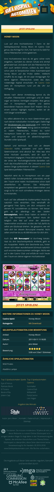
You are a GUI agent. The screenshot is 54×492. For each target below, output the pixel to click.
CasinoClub (32, 389)
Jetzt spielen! (27, 305)
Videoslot (8, 148)
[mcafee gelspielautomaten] (18, 485)
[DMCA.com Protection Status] (43, 485)
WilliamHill (31, 392)
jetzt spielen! (27, 28)
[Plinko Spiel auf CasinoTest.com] (27, 410)
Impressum (45, 418)
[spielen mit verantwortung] (33, 485)
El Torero (5, 389)
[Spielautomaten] (22, 13)
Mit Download (35, 323)
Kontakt (22, 418)
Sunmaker (31, 386)
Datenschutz (33, 418)
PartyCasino (32, 395)
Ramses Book (7, 386)
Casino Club (44, 82)
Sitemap (27, 421)
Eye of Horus (6, 383)
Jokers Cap (5, 395)
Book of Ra (5, 392)
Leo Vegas (31, 398)
